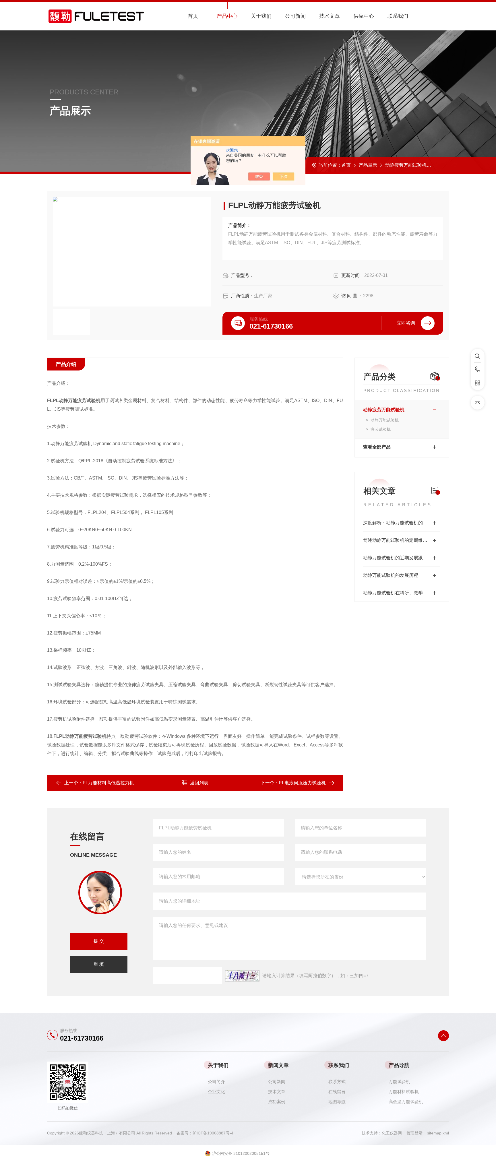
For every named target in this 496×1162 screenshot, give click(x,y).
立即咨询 (406, 323)
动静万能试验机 (385, 420)
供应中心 (363, 16)
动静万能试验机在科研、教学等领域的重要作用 (401, 592)
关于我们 (261, 16)
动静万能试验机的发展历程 (390, 575)
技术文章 (329, 16)
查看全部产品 (377, 447)
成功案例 (276, 1101)
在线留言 (337, 1091)
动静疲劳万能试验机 (406, 165)
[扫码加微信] (478, 383)
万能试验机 (399, 1081)
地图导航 (337, 1101)
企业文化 (216, 1091)
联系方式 (337, 1081)
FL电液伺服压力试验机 (302, 782)
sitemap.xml (438, 1133)
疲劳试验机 (381, 429)
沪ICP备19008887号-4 (213, 1133)
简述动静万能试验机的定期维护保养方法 (401, 540)
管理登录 (414, 1133)
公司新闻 (295, 16)
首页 (193, 16)
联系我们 (398, 16)
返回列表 (199, 782)
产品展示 (368, 165)
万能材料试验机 (404, 1091)
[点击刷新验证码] (242, 975)
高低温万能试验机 (406, 1101)
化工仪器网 (394, 1133)
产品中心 (227, 16)
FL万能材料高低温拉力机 (108, 782)
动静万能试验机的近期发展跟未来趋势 (401, 557)
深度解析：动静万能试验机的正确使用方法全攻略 (401, 522)
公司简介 (216, 1081)
